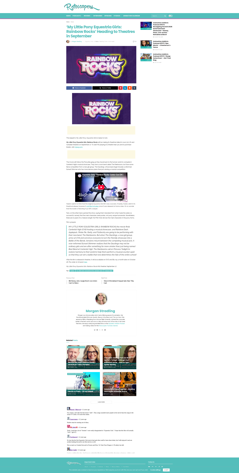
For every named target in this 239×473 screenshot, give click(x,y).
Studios (117, 16)
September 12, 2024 (110, 367)
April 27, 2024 (72, 394)
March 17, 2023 (109, 394)
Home (67, 22)
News (68, 16)
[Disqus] (101, 429)
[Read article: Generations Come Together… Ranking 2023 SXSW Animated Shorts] (119, 384)
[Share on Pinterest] (120, 88)
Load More (101, 402)
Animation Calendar (131, 16)
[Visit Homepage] (79, 6)
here (85, 262)
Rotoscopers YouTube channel (108, 325)
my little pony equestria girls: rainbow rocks (89, 270)
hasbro (72, 270)
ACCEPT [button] (166, 470)
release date (108, 270)
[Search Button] (165, 16)
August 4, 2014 (89, 41)
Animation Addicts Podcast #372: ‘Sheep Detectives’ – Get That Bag (162, 57)
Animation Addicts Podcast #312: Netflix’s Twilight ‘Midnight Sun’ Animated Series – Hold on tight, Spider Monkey (117, 361)
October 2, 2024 (73, 367)
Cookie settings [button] (155, 470)
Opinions (108, 16)
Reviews (87, 16)
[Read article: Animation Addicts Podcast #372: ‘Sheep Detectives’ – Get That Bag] (146, 57)
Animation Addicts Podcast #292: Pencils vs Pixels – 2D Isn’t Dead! (81, 390)
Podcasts (77, 16)
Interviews (97, 16)
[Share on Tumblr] (134, 88)
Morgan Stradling (77, 41)
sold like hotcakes (92, 206)
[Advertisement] (139, 6)
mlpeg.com (79, 147)
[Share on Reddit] (130, 88)
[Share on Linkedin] (125, 88)
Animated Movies (109, 374)
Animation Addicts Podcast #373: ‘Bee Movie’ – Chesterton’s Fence (161, 44)
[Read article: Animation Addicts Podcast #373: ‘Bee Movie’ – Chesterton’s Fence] (146, 44)
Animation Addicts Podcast (116, 323)
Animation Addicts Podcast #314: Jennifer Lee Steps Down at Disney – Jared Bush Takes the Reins (82, 362)
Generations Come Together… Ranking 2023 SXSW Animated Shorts (119, 390)
